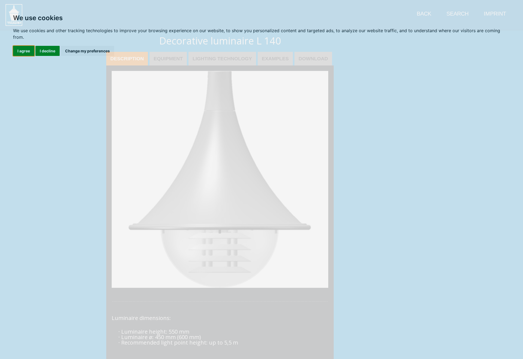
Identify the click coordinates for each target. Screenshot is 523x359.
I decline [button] (47, 51)
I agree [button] (23, 51)
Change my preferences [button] (87, 51)
